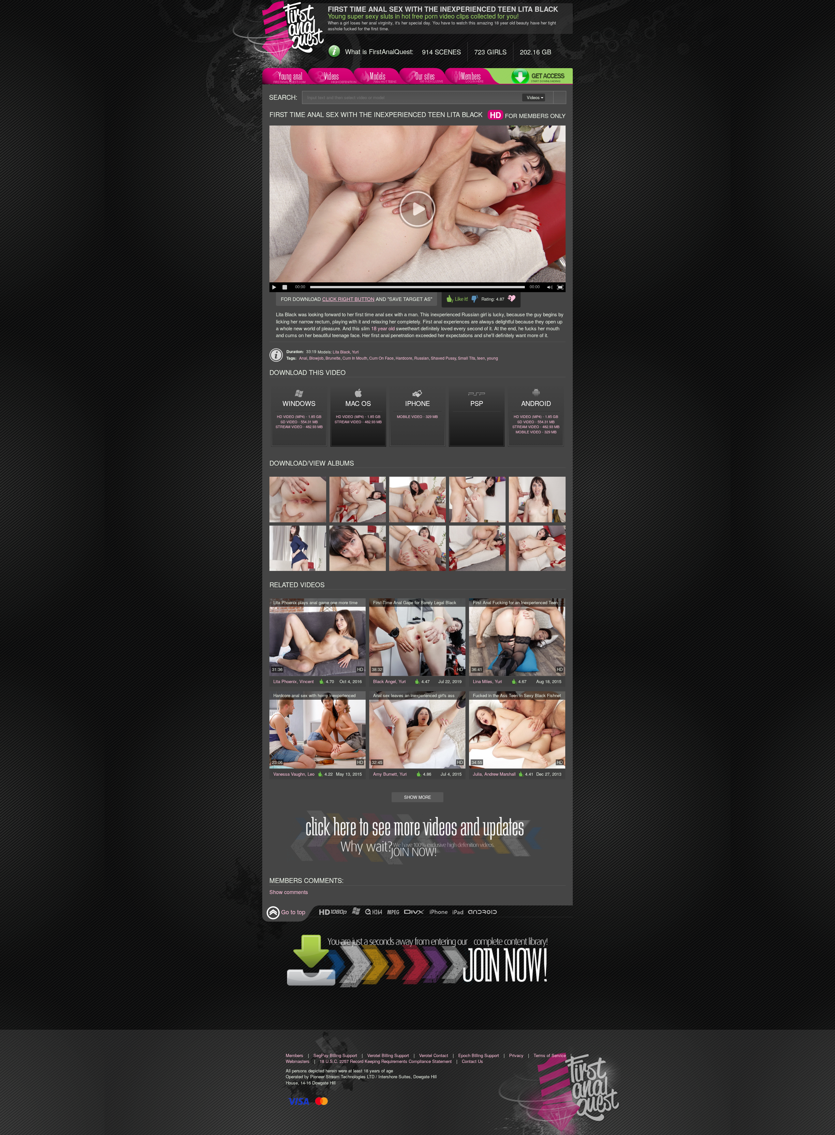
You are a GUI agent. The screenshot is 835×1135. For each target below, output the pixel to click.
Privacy (516, 1055)
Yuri (355, 351)
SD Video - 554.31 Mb (299, 421)
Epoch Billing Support (478, 1055)
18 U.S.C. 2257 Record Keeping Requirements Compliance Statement (386, 1061)
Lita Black (341, 351)
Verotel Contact (433, 1055)
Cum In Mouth (354, 358)
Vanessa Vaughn (289, 774)
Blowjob (316, 358)
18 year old (383, 328)
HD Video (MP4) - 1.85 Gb (299, 416)
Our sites (425, 76)
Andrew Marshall (500, 774)
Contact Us (472, 1061)
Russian (421, 358)
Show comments (288, 892)
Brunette (333, 358)
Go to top (293, 912)
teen (481, 358)
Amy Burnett (385, 774)
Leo (311, 774)
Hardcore (404, 358)
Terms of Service (550, 1055)
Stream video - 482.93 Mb (299, 426)
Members (471, 76)
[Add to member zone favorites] (512, 298)
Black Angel (384, 681)
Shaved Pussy (443, 358)
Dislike (474, 298)
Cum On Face (381, 358)
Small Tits (466, 358)
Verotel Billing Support (388, 1055)
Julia (477, 774)
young (492, 358)
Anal (303, 358)
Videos (331, 76)
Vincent (306, 681)
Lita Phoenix (285, 681)
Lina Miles (482, 681)
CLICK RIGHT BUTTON (348, 298)
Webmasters (298, 1061)
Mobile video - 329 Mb (417, 416)
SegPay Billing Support (335, 1055)
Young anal (290, 76)
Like (457, 298)
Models (377, 76)
